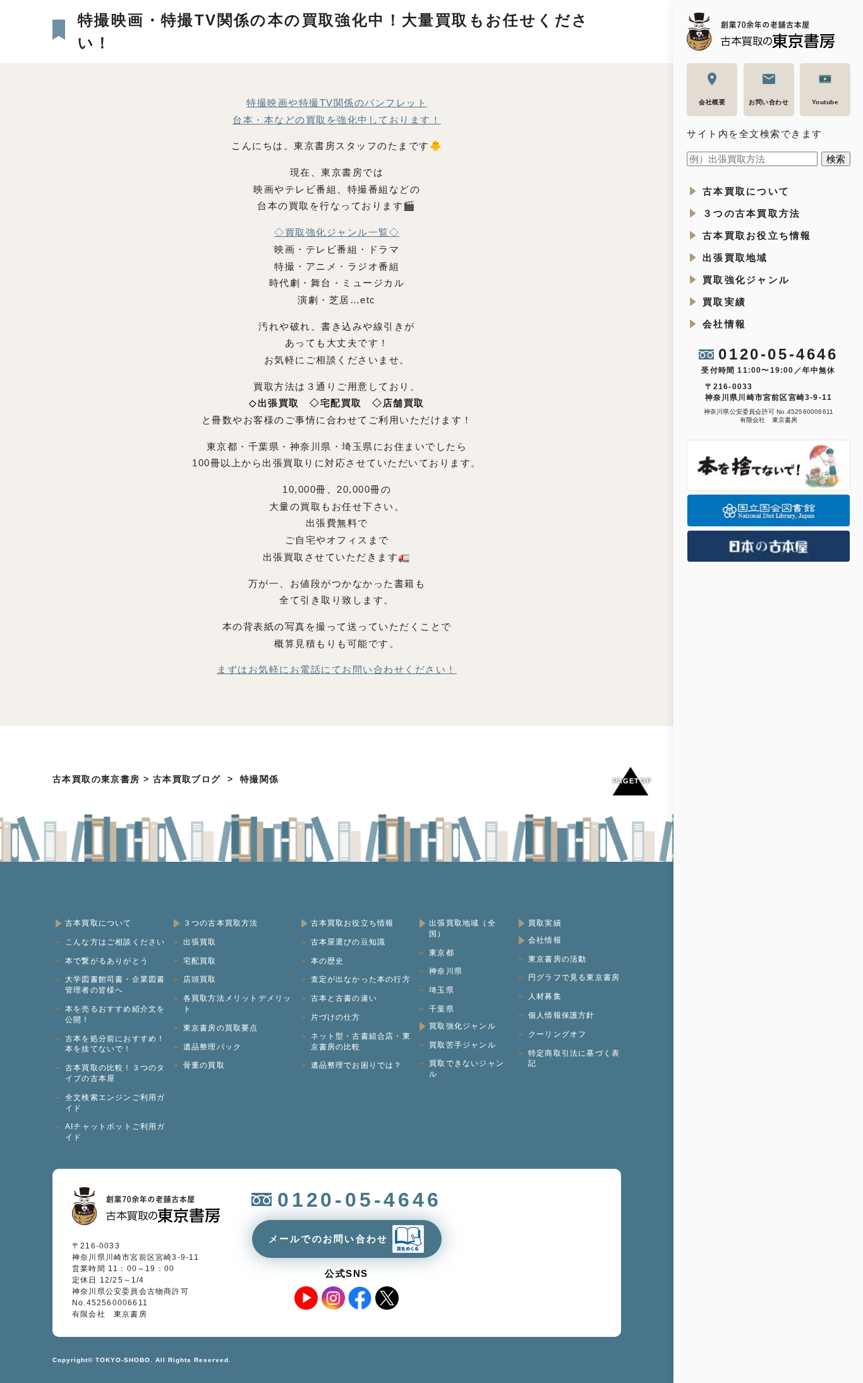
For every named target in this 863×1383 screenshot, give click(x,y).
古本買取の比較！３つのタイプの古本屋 (115, 1073)
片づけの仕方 (336, 1017)
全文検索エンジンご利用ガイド (115, 1103)
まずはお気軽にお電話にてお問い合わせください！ (337, 669)
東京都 (441, 952)
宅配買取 (200, 961)
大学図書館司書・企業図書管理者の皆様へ (115, 984)
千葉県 (441, 1009)
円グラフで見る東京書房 (574, 977)
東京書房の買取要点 (220, 1028)
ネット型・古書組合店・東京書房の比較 (361, 1041)
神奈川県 (445, 971)
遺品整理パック (212, 1046)
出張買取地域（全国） (462, 928)
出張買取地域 (735, 257)
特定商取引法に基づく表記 (574, 1058)
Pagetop (630, 781)
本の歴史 (327, 961)
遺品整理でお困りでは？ (356, 1065)
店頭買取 (200, 979)
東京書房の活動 (557, 959)
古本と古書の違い (344, 998)
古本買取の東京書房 (96, 779)
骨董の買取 (204, 1065)
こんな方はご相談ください (115, 942)
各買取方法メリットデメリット (237, 1003)
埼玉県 (441, 990)
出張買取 (200, 942)
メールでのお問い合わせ (329, 1238)
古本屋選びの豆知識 (348, 942)
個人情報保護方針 (561, 1015)
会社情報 (724, 323)
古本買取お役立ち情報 (757, 235)
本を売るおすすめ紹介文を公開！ (115, 1014)
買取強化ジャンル (746, 279)
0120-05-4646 (778, 354)
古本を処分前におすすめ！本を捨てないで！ (115, 1044)
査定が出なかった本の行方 (361, 979)
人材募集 (545, 996)
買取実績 (724, 301)
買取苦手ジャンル (462, 1045)
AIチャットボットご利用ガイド (115, 1132)
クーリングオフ (557, 1034)
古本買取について (746, 191)
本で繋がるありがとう (106, 961)
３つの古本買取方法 (751, 213)
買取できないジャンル (466, 1068)
